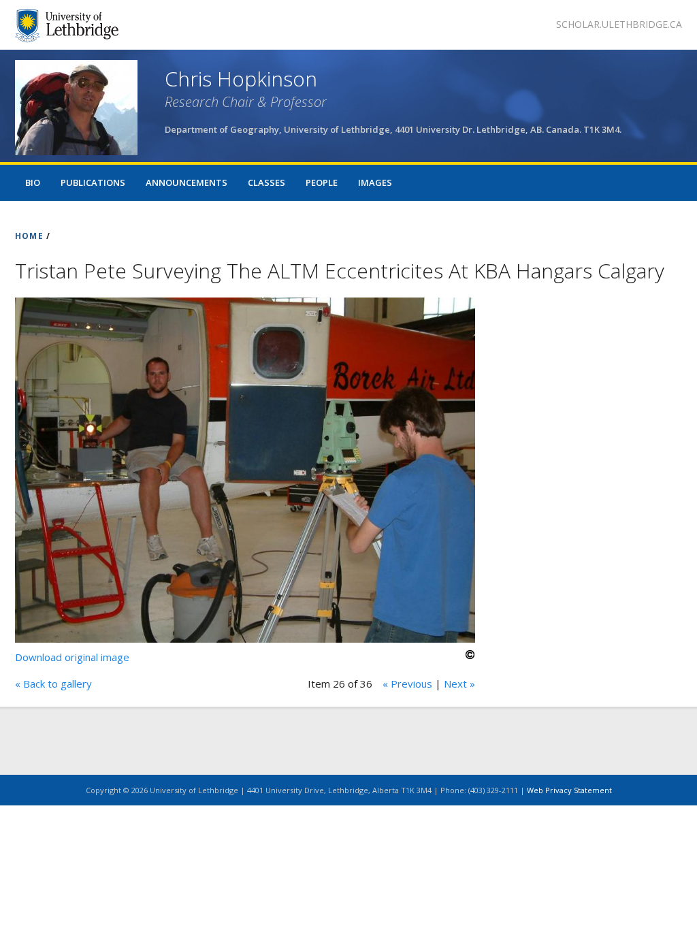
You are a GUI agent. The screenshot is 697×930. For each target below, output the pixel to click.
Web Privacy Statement (569, 790)
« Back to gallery (53, 683)
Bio (32, 182)
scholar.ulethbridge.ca (619, 24)
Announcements (186, 182)
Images (375, 182)
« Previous (407, 683)
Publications (93, 182)
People (322, 182)
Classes (266, 182)
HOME (29, 236)
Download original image (72, 657)
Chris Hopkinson (241, 79)
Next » (459, 683)
